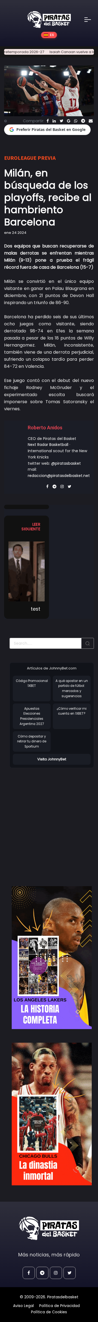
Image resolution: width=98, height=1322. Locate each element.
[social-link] (29, 1273)
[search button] (87, 643)
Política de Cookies (49, 1312)
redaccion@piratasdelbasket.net (59, 475)
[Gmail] (68, 121)
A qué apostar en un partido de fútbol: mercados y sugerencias (72, 688)
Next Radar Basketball (48, 444)
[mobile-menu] (91, 19)
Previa (47, 157)
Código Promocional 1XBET (32, 683)
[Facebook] (48, 121)
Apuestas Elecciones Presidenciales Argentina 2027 (32, 716)
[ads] (52, 957)
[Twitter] (61, 121)
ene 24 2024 (15, 232)
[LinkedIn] (54, 121)
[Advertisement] (49, 821)
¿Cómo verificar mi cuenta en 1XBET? (72, 711)
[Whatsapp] (75, 121)
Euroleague (20, 157)
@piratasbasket (66, 463)
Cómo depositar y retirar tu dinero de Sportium (31, 741)
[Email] (91, 121)
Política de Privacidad (59, 1305)
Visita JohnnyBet (51, 759)
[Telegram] (83, 121)
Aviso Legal (23, 1305)
